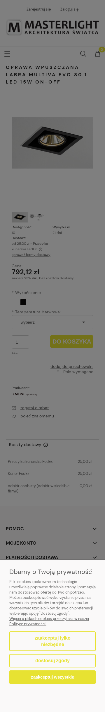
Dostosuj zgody (52, 660)
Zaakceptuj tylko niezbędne (53, 641)
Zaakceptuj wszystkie (52, 676)
